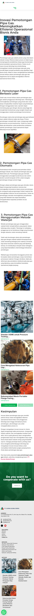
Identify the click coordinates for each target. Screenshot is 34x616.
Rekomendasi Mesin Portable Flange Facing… (14, 397)
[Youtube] (5, 526)
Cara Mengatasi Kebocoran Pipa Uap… (15, 366)
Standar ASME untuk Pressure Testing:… (14, 336)
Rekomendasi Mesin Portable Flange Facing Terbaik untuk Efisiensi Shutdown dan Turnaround (9, 602)
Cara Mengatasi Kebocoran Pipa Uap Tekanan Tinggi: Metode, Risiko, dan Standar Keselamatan (25, 576)
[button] (3, 612)
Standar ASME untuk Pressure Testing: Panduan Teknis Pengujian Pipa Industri (9, 578)
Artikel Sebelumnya (9, 405)
